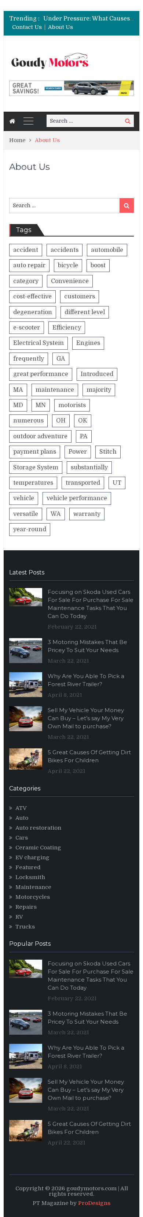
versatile (25, 514)
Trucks (25, 926)
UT (117, 483)
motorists (72, 405)
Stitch (108, 452)
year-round (29, 529)
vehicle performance (77, 498)
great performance (40, 374)
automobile (107, 250)
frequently (28, 359)
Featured (28, 867)
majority (99, 390)
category (25, 281)
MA (18, 390)
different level (85, 312)
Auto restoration (38, 828)
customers (79, 296)
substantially (89, 467)
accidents (64, 250)
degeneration (32, 312)
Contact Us (27, 27)
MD (18, 405)
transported (83, 483)
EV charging (32, 857)
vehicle (23, 498)
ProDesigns (94, 1203)
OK (82, 420)
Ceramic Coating (38, 847)
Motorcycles (32, 897)
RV (19, 916)
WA (56, 514)
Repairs (26, 907)
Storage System (35, 467)
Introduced (97, 374)
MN (41, 405)
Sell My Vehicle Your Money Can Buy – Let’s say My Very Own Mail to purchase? (86, 718)
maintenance (55, 390)
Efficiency (66, 327)
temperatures (33, 483)
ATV (21, 808)
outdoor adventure (40, 436)
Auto (21, 818)
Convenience (70, 281)
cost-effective (32, 296)
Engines (88, 343)
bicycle (68, 265)
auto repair (29, 265)
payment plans (34, 452)
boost (98, 265)
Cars (21, 837)
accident (25, 250)
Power (78, 452)
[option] (88, 19)
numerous (28, 420)
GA (60, 359)
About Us (60, 27)
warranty (86, 514)
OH (61, 420)
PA (84, 436)
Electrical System (38, 343)
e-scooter (26, 327)
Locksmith (30, 877)
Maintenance (33, 887)
